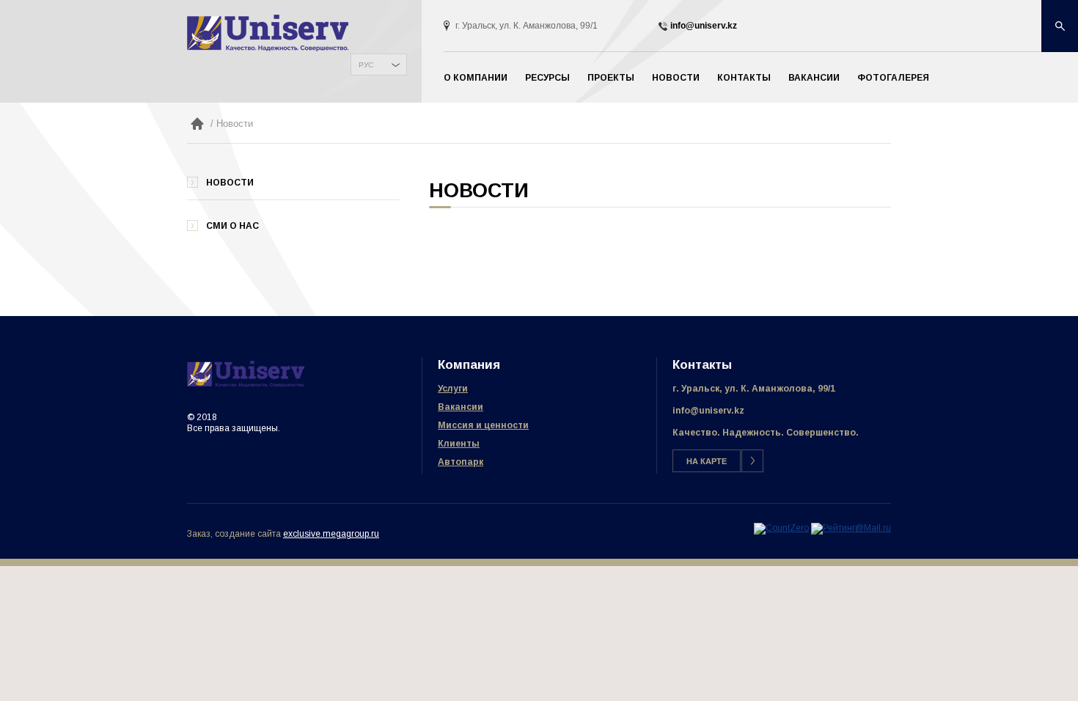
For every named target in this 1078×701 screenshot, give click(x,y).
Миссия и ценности (483, 425)
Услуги (453, 388)
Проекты (610, 78)
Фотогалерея (893, 78)
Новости (676, 78)
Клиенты (459, 443)
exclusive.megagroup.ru (331, 534)
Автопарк (460, 462)
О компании (475, 78)
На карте (706, 461)
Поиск (1059, 26)
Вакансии (814, 78)
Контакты (744, 78)
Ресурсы (547, 78)
